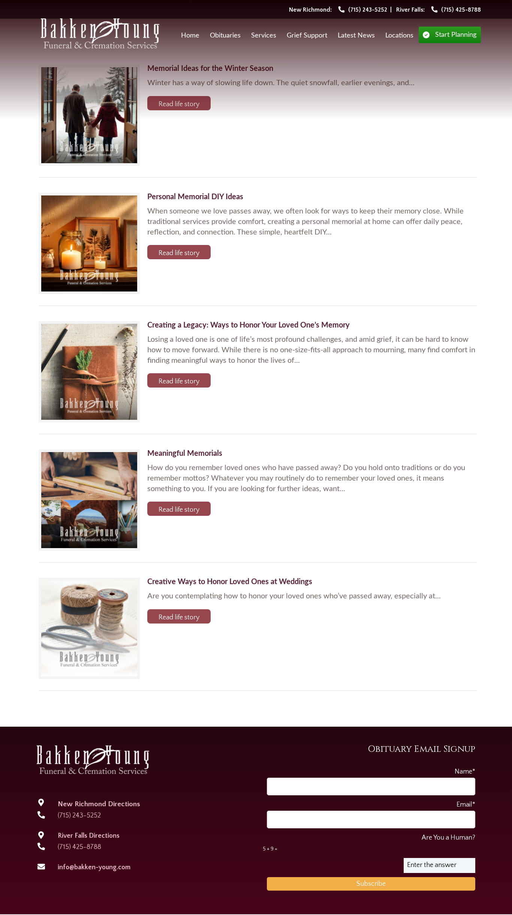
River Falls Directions (89, 836)
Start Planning (455, 35)
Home (190, 35)
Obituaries (225, 35)
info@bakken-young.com (94, 867)
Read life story (179, 104)
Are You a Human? (369, 843)
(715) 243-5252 (79, 815)
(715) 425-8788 (79, 847)
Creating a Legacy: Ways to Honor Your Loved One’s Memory (248, 325)
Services (263, 35)
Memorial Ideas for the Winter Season (210, 68)
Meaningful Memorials (184, 453)
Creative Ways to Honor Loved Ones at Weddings (229, 582)
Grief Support (307, 35)
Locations (399, 35)
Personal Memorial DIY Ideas (195, 197)
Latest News (356, 35)
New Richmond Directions (99, 804)
